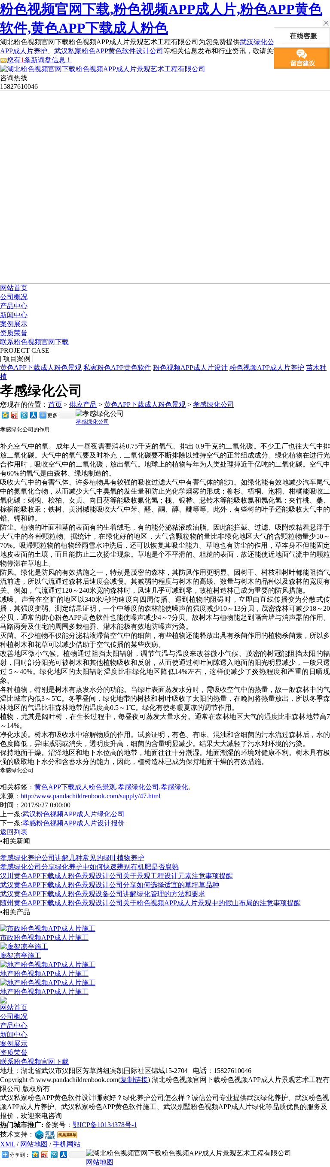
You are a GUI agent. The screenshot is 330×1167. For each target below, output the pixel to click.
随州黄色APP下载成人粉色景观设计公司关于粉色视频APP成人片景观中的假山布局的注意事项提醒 (150, 902)
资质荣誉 (14, 332)
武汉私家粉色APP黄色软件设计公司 (108, 51)
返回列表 (14, 832)
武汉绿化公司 (260, 41)
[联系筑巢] (44, 1134)
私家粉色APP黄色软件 (117, 367)
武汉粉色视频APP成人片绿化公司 (73, 814)
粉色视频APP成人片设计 (190, 367)
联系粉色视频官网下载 (34, 342)
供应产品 (83, 404)
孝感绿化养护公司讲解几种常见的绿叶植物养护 (72, 857)
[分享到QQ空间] (4, 414)
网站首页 (14, 287)
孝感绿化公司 (213, 404)
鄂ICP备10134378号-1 (105, 1124)
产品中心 (14, 305)
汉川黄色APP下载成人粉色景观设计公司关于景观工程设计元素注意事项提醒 (116, 875)
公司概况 (14, 296)
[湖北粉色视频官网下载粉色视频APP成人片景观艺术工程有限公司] (102, 69)
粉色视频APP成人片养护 (266, 367)
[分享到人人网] (33, 414)
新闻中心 (14, 314)
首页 (55, 404)
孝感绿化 (174, 787)
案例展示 (14, 323)
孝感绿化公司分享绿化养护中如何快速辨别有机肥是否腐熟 (89, 866)
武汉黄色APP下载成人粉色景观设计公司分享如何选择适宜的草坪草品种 (109, 884)
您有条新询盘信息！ (39, 60)
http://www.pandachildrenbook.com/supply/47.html (90, 796)
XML (7, 1144)
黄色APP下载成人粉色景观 (41, 367)
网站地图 (34, 1144)
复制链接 (134, 1079)
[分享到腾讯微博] (23, 414)
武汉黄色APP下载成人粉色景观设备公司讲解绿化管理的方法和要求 (102, 893)
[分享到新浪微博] (14, 414)
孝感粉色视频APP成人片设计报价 (73, 823)
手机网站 (66, 1144)
